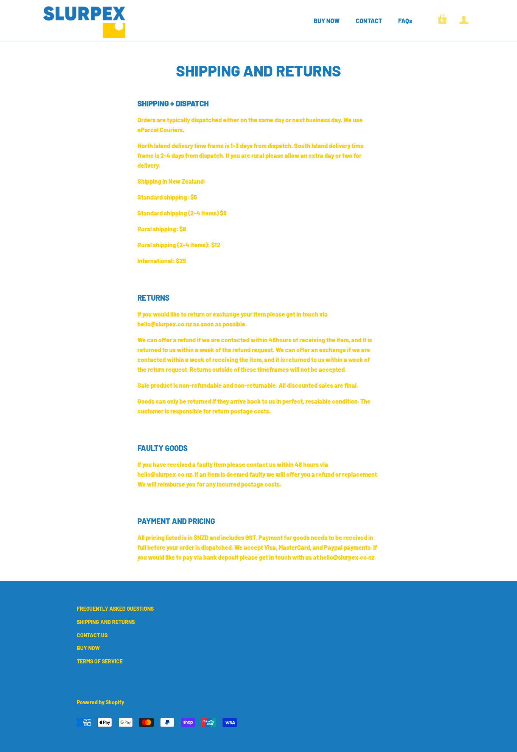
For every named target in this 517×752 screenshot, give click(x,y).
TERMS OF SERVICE (100, 661)
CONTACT (369, 20)
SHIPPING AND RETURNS (106, 622)
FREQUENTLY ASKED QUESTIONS (115, 608)
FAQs (405, 20)
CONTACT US (92, 635)
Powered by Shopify (100, 702)
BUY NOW (326, 20)
